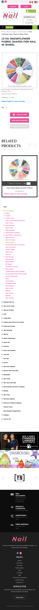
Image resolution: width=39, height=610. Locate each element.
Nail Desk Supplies (9, 399)
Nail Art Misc (9, 288)
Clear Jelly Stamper (10, 350)
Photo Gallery (19, 568)
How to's (19, 565)
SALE (5, 206)
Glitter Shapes (10, 261)
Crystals (8, 215)
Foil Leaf (8, 254)
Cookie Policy (19, 580)
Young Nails (7, 318)
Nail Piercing (9, 256)
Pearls (7, 278)
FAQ (19, 570)
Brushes (6, 390)
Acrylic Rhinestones (12, 276)
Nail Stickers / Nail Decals (13, 235)
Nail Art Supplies (11, 31)
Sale (19, 575)
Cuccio (6, 362)
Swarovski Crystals (9, 326)
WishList (19, 183)
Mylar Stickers (10, 237)
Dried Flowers (10, 286)
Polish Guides (10, 281)
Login (26, 6)
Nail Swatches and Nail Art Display (14, 386)
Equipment (7, 374)
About (20, 560)
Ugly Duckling (8, 330)
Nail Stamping (10, 225)
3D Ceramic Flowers (12, 266)
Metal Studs (9, 252)
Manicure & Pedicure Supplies (12, 403)
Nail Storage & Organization (12, 411)
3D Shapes (9, 264)
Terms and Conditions (19, 577)
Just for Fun (7, 419)
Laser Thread (9, 293)
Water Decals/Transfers (13, 232)
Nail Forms (7, 378)
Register (13, 6)
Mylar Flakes (9, 223)
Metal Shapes (10, 269)
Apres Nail (7, 342)
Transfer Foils (10, 218)
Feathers (8, 295)
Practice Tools (8, 407)
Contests (19, 572)
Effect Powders (10, 230)
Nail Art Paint (10, 298)
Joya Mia (6, 354)
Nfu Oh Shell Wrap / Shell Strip (15, 244)
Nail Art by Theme (9, 306)
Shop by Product (9, 310)
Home (3, 31)
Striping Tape (10, 259)
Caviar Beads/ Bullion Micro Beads (16, 273)
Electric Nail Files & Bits (11, 370)
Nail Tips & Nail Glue (10, 382)
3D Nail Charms (10, 249)
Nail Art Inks (9, 227)
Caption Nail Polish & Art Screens (14, 322)
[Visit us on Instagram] (21, 553)
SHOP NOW (19, 443)
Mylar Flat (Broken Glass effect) (15, 220)
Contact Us (19, 582)
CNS (5, 314)
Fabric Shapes (22, 31)
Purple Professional (9, 338)
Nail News (19, 563)
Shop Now (9, 27)
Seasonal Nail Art (9, 302)
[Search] (35, 27)
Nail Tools (7, 394)
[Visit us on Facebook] (18, 553)
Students (6, 415)
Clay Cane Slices (11, 247)
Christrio (6, 346)
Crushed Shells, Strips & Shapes (15, 271)
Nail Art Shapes (10, 240)
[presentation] (30, 145)
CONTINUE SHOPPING (20, 120)
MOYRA (6, 334)
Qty (3, 107)
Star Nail (6, 358)
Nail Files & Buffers (9, 366)
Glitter (7, 213)
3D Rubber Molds (11, 283)
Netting (8, 290)
